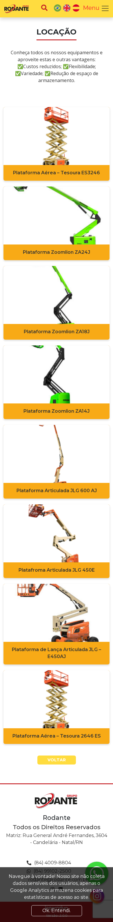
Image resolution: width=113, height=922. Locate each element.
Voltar (57, 759)
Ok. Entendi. (56, 910)
